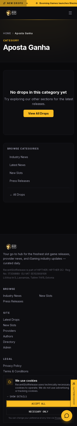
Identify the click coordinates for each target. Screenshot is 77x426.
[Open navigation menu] (70, 12)
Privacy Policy (12, 365)
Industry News (12, 295)
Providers (9, 330)
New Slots (45, 295)
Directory (9, 342)
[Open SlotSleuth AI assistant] (66, 415)
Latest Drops (11, 319)
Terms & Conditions (15, 371)
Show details (18, 396)
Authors (8, 336)
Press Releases (13, 301)
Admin (7, 347)
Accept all (38, 403)
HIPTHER (42, 269)
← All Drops (17, 194)
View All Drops (38, 113)
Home (18, 33)
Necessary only (38, 411)
